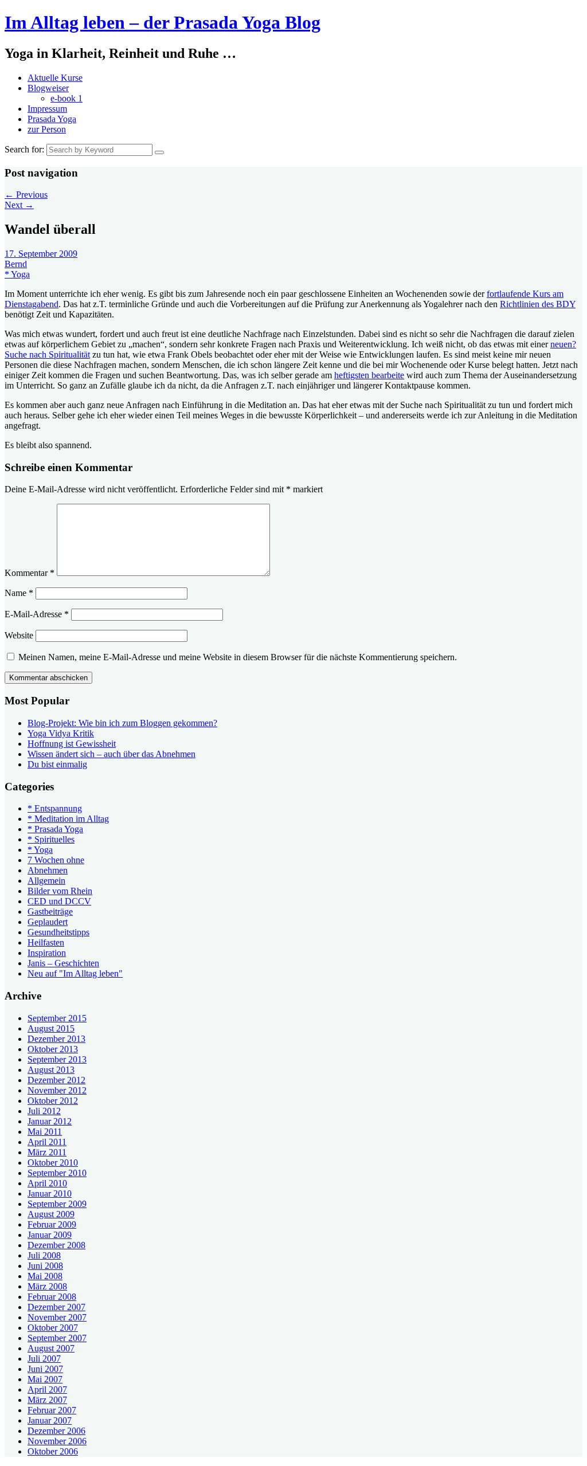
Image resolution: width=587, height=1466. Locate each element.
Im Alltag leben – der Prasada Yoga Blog (162, 22)
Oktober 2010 (53, 1162)
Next (19, 205)
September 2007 (57, 1338)
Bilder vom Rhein (60, 891)
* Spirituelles (51, 839)
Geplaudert (48, 922)
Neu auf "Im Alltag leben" (75, 973)
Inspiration (47, 953)
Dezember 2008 (56, 1245)
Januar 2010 (50, 1193)
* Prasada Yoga (55, 829)
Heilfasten (46, 942)
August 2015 (51, 1028)
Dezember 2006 (56, 1431)
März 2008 (47, 1286)
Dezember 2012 (56, 1080)
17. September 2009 (41, 253)
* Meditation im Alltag (68, 819)
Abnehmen (48, 870)
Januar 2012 (50, 1121)
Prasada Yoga (52, 119)
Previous (26, 194)
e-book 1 (66, 98)
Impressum (47, 108)
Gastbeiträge (50, 911)
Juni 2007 (45, 1369)
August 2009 (51, 1214)
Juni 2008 (45, 1266)
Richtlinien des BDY (538, 304)
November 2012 (57, 1090)
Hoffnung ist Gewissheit (72, 743)
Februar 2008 (52, 1297)
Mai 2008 (45, 1276)
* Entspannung (55, 808)
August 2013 (51, 1070)
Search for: (24, 149)
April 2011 (47, 1142)
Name (19, 593)
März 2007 (47, 1400)
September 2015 (57, 1018)
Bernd (16, 264)
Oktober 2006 (53, 1451)
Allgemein (46, 880)
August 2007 (51, 1348)
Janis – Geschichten (63, 963)
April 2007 (47, 1389)
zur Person (47, 129)
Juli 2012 (44, 1111)
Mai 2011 (45, 1131)
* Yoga (17, 274)
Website (19, 635)
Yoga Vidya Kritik (61, 733)
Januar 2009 (50, 1235)
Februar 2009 (52, 1224)
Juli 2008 (44, 1255)
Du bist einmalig (57, 764)
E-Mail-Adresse (37, 614)
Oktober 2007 (53, 1327)
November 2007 (57, 1317)
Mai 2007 (45, 1379)
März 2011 (47, 1152)
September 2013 (57, 1059)
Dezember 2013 (56, 1039)
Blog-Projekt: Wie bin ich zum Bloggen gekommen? (122, 723)
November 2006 (57, 1441)
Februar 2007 (52, 1410)
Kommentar (29, 573)
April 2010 (47, 1183)
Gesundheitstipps (58, 932)
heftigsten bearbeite (369, 375)
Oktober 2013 (53, 1049)
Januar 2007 (50, 1420)
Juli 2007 (44, 1358)
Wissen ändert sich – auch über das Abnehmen (111, 754)
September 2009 (57, 1204)
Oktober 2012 (53, 1101)
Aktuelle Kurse (55, 78)
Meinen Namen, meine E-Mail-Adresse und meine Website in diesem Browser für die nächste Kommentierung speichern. (237, 657)
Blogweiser (48, 88)
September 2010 (57, 1173)
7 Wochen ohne (56, 860)
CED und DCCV (59, 901)
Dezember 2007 (56, 1307)
